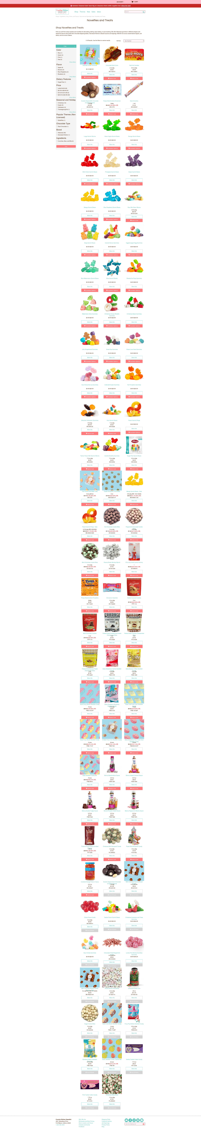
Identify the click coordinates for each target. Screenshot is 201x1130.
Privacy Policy (106, 1125)
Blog (103, 1126)
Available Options (90, 77)
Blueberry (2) (61, 74)
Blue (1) (60, 53)
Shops (57, 16)
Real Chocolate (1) (63, 126)
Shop (76, 12)
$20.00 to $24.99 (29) (64, 95)
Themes (82, 12)
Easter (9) (60, 105)
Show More (72, 62)
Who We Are (82, 1119)
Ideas (99, 12)
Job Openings (105, 1123)
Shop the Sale (126, 6)
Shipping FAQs (106, 1119)
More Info (89, 73)
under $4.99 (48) (62, 88)
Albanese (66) (62, 133)
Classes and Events (84, 1125)
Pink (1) (60, 57)
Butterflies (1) (61, 120)
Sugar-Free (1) (62, 82)
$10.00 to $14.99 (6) (63, 93)
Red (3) (60, 59)
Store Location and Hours (86, 1123)
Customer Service (107, 1121)
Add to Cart (112, 78)
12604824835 (60, 1125)
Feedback (81, 1126)
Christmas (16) (62, 103)
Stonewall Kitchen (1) (64, 135)
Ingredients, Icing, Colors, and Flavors (69, 16)
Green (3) (60, 55)
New (88, 12)
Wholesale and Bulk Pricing (86, 1121)
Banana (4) (61, 70)
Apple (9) (60, 67)
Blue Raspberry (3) (63, 72)
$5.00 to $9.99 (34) (63, 90)
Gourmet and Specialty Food (87, 16)
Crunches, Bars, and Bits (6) (66, 141)
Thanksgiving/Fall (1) (64, 109)
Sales (93, 12)
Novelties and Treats (100, 16)
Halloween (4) (62, 107)
